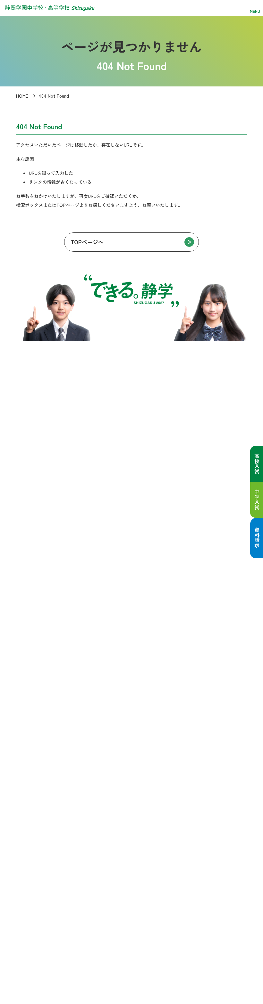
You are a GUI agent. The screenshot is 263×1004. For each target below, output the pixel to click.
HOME (22, 96)
